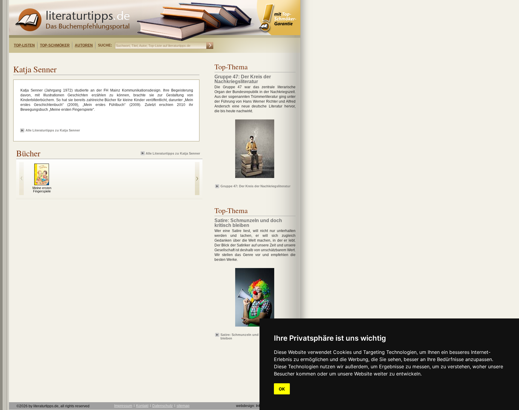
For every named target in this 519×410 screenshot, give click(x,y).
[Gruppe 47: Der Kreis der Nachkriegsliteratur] (254, 178)
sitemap (183, 406)
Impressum (123, 406)
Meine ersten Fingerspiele (41, 189)
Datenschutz (162, 406)
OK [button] (282, 388)
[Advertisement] (86, 58)
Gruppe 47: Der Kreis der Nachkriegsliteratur (255, 186)
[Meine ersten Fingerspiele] (42, 184)
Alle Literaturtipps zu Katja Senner (53, 130)
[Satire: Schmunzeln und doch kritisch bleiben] (254, 327)
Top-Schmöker (55, 45)
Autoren (84, 45)
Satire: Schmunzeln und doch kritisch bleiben (250, 336)
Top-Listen (24, 45)
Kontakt (142, 406)
